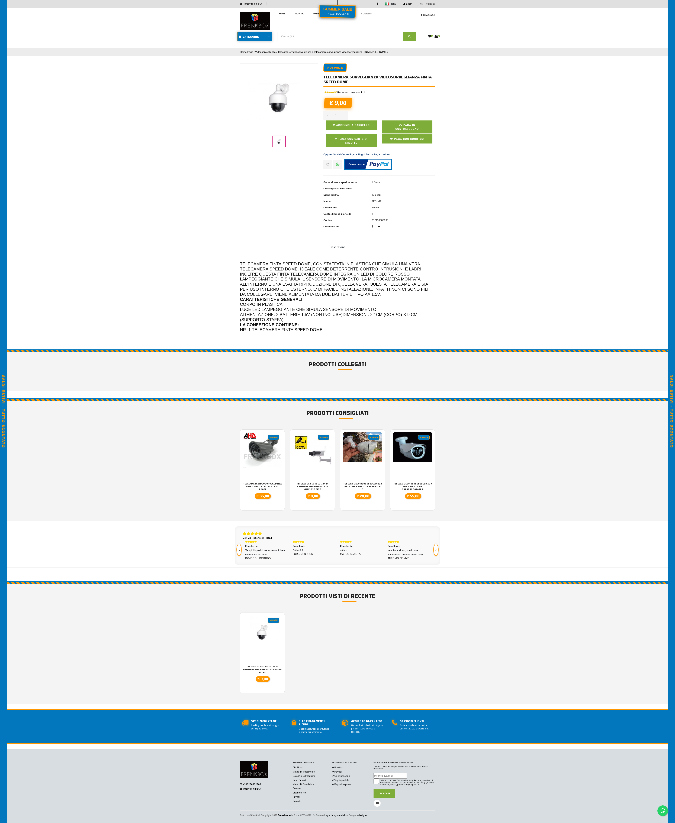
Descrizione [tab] (337, 247)
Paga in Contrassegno (407, 127)
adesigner (362, 815)
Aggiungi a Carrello (352, 125)
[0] (429, 36)
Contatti (366, 13)
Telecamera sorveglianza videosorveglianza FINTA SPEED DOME (350, 51)
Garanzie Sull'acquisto (304, 776)
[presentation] (239, 550)
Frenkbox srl (285, 815)
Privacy (296, 797)
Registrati (429, 3)
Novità (299, 13)
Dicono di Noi (299, 792)
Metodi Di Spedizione (303, 784)
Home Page (246, 51)
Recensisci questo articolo (351, 92)
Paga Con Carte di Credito (353, 141)
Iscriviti (384, 793)
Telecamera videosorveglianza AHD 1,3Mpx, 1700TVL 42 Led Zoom (262, 486)
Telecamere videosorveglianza (294, 51)
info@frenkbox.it (253, 3)
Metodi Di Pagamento (304, 771)
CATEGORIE (250, 36)
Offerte (318, 13)
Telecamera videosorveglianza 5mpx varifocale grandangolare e (412, 486)
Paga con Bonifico (408, 139)
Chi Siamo (298, 767)
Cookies (297, 788)
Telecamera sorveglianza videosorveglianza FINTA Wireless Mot (312, 486)
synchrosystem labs (336, 815)
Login (408, 3)
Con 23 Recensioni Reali (257, 537)
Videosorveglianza (265, 51)
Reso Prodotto (300, 780)
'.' (244, 617)
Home (282, 13)
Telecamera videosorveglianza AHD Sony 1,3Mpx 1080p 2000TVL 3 (362, 486)
